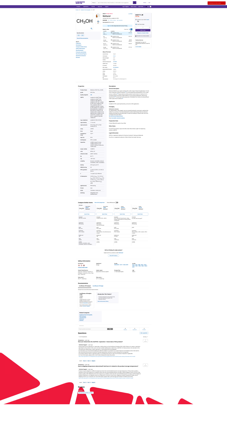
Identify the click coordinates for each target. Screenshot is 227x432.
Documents (85, 303)
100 (91, 94)
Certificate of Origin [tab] (98, 286)
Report (93, 360)
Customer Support (86, 306)
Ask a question (120, 20)
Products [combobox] (94, 2)
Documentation (79, 50)
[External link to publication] (125, 92)
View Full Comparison (100, 202)
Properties (78, 43)
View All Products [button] (113, 255)
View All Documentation (82, 38)
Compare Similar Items (81, 46)
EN (149, 2)
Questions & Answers (81, 55)
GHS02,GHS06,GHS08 (82, 267)
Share (131, 13)
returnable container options (118, 118)
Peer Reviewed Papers (81, 54)
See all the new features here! (116, 116)
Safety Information (80, 48)
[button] (125, 6)
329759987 (115, 61)
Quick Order (140, 6)
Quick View (86, 214)
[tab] (78, 9)
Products (77, 9)
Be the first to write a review (86, 393)
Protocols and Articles (81, 52)
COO (82, 35)
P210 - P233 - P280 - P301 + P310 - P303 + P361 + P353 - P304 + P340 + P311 (139, 266)
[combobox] (113, 2)
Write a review (113, 20)
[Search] (134, 2)
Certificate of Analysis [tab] (85, 286)
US (145, 2)
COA (79, 35)
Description (78, 45)
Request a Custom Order (143, 33)
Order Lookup (133, 6)
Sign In (109, 25)
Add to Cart (142, 30)
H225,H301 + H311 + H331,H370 (121, 264)
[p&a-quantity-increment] (149, 27)
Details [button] (147, 19)
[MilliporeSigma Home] (80, 2)
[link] (81, 325)
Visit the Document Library (103, 301)
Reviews (78, 57)
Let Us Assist (138, 46)
